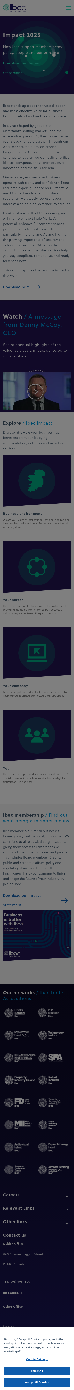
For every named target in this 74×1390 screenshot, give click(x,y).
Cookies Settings (37, 1359)
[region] (37, 1358)
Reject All (37, 1371)
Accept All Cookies (37, 1382)
